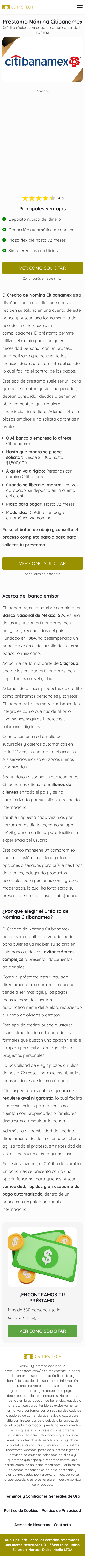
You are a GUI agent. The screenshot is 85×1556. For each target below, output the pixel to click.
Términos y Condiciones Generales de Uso (42, 1496)
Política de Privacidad (61, 1510)
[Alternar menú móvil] (80, 7)
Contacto (62, 1524)
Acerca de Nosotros (32, 1524)
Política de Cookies (21, 1510)
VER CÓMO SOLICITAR (42, 268)
